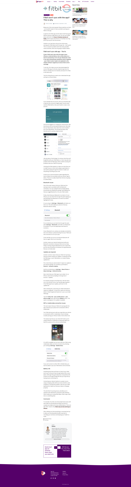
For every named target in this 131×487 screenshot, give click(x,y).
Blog (79, 1)
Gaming (55, 1)
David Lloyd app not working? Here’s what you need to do (49, 450)
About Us (64, 473)
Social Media (61, 1)
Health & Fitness (48, 418)
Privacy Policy (65, 474)
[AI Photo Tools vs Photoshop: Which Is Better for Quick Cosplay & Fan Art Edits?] (79, 22)
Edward (51, 23)
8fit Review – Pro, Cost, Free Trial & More (65, 449)
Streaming (68, 1)
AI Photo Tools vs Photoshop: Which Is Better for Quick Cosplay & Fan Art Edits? (79, 26)
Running (46, 420)
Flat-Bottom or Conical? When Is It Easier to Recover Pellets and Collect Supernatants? (79, 38)
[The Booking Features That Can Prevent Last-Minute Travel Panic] (79, 11)
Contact (92, 1)
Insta (48, 434)
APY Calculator (85, 1)
